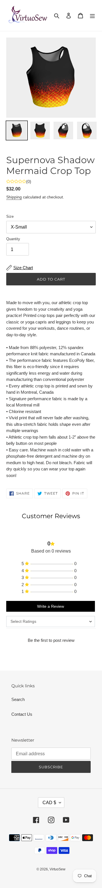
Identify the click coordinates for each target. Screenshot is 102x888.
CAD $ (49, 802)
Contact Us (21, 714)
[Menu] (92, 15)
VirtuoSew (57, 869)
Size (10, 216)
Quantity (13, 239)
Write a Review (50, 606)
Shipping (14, 197)
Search (18, 699)
